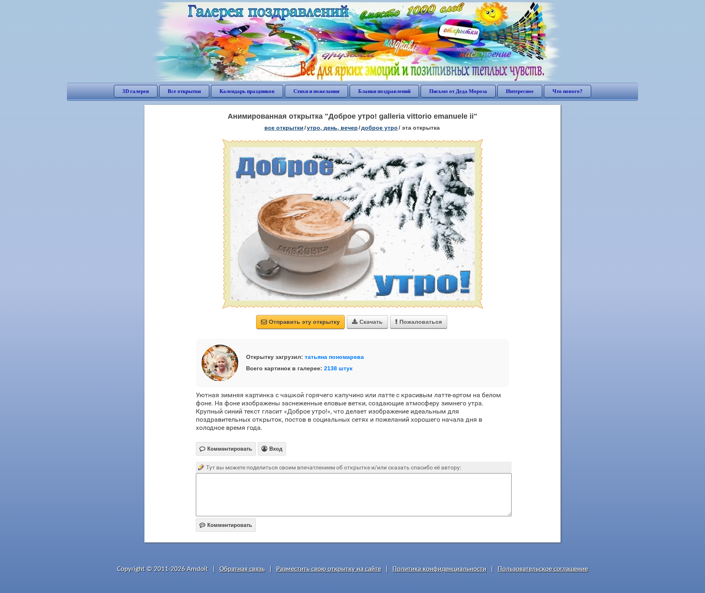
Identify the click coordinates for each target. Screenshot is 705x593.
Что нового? (567, 91)
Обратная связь (242, 569)
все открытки (284, 127)
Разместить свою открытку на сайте (328, 569)
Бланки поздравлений (384, 91)
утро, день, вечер (332, 127)
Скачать (367, 322)
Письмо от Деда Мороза (458, 91)
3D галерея (135, 91)
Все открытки (184, 91)
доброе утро (379, 127)
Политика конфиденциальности (439, 569)
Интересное (520, 91)
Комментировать (226, 525)
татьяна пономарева (334, 357)
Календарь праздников (247, 91)
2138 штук (338, 368)
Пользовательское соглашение (543, 569)
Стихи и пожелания (316, 91)
